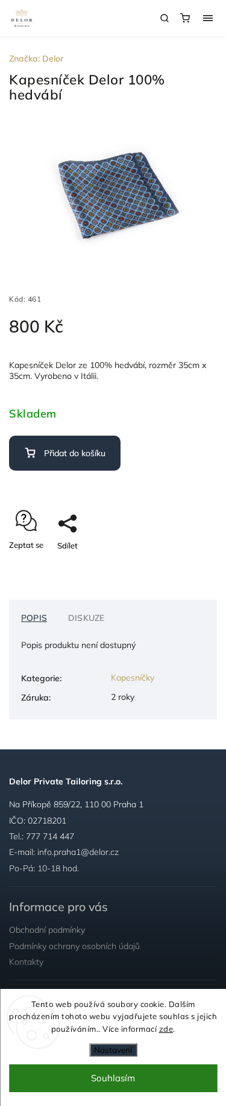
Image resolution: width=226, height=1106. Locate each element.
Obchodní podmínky (47, 929)
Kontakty (26, 961)
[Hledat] (164, 18)
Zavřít (187, 566)
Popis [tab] (34, 617)
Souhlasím (113, 1078)
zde (166, 1029)
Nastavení (113, 1050)
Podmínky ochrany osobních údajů (74, 946)
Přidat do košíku (74, 453)
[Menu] (208, 18)
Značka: (36, 58)
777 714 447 (50, 836)
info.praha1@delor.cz (78, 852)
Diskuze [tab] (86, 617)
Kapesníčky (132, 677)
